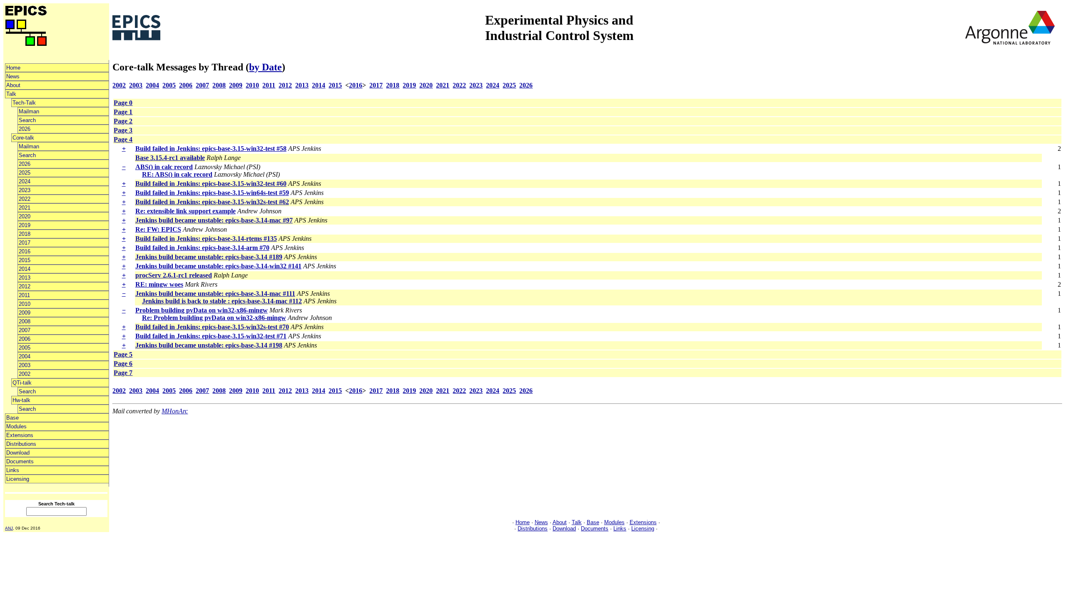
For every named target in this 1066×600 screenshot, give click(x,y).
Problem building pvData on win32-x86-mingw (201, 310)
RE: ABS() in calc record (177, 174)
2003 (24, 365)
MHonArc (175, 411)
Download (18, 453)
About (13, 85)
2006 (24, 339)
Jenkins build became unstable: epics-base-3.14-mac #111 (215, 293)
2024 (24, 181)
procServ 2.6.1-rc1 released (173, 275)
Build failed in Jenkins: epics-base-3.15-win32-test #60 (210, 183)
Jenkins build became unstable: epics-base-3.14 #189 (208, 256)
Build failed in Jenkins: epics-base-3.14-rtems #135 (206, 238)
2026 (24, 129)
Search (27, 120)
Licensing (17, 479)
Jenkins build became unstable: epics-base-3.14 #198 (208, 345)
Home (13, 68)
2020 (24, 216)
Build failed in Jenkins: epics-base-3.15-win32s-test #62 (212, 201)
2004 (24, 356)
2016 (24, 251)
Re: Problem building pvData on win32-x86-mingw (214, 317)
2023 (24, 190)
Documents (20, 461)
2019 (24, 225)
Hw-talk (21, 400)
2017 (24, 243)
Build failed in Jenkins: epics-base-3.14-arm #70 (202, 247)
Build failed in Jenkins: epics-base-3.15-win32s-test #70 (212, 326)
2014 (24, 269)
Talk (11, 94)
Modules (16, 426)
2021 (24, 208)
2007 (24, 330)
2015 (24, 260)
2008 (24, 321)
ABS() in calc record (164, 166)
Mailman (29, 111)
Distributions (21, 444)
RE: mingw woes (159, 284)
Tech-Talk (24, 103)
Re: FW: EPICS (158, 229)
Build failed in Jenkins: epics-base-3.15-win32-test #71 (210, 336)
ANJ (9, 528)
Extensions (19, 435)
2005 (24, 348)
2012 (24, 286)
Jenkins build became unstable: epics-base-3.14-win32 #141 (218, 266)
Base (12, 418)
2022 (24, 199)
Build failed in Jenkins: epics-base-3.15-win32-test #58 (210, 148)
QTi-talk (22, 383)
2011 (24, 295)
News (13, 76)
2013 (24, 278)
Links (12, 470)
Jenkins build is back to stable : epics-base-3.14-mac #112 (222, 301)
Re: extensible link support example (185, 211)
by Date (265, 67)
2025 (24, 173)
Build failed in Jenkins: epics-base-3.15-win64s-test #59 (212, 192)
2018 (24, 234)
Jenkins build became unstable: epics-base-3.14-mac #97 (214, 220)
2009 (24, 313)
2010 (24, 304)
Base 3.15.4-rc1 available (170, 157)
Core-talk (23, 138)
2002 (24, 374)
